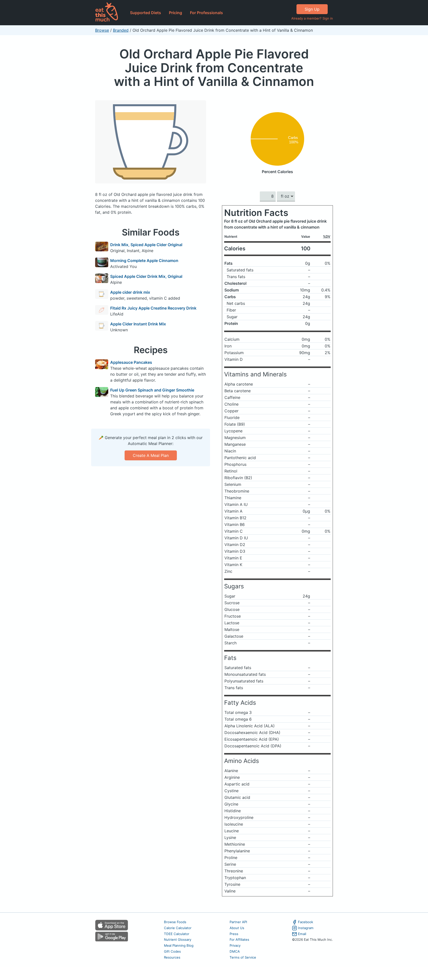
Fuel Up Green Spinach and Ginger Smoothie (152, 390)
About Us (237, 928)
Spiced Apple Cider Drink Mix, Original (146, 276)
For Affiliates (239, 939)
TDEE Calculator (176, 934)
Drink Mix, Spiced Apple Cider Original (146, 244)
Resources (172, 957)
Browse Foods (175, 922)
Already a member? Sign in (312, 18)
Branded (121, 30)
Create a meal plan (151, 455)
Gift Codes (172, 951)
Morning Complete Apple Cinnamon (144, 260)
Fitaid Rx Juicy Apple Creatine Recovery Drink (153, 308)
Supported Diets (145, 12)
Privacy (235, 945)
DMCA (235, 951)
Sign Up (312, 9)
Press (234, 934)
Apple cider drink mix (130, 292)
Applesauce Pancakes (131, 362)
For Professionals (206, 12)
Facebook (305, 922)
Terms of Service (243, 957)
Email (302, 934)
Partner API (238, 922)
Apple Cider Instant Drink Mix (138, 323)
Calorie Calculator (177, 928)
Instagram (306, 928)
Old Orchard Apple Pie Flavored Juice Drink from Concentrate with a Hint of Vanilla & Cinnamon (214, 67)
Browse (102, 30)
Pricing (175, 12)
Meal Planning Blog (178, 945)
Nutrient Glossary (177, 939)
